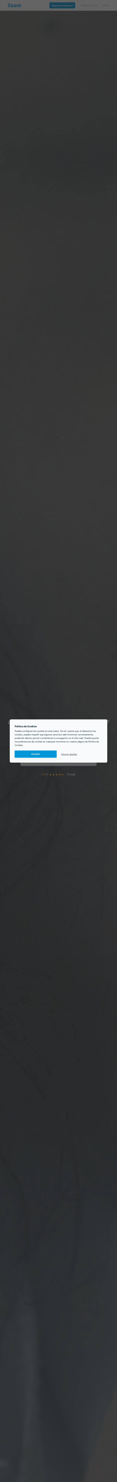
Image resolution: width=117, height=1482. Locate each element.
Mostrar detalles (69, 754)
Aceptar (35, 754)
